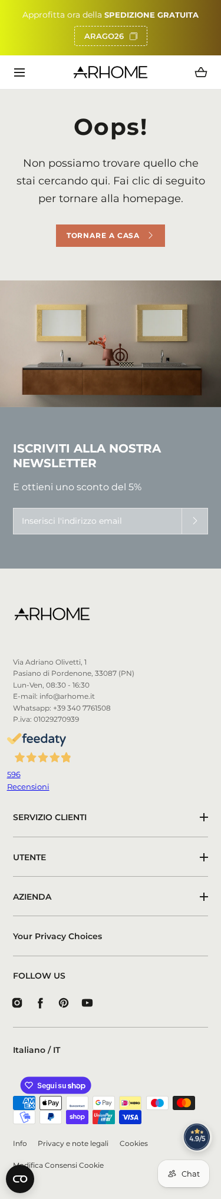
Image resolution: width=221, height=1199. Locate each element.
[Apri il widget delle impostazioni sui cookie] (20, 1179)
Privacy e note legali (73, 1143)
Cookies (134, 1143)
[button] (20, 72)
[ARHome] (110, 72)
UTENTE (29, 857)
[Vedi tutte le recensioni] (197, 1137)
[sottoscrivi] (195, 521)
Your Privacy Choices (57, 936)
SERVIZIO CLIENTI (50, 817)
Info (20, 1143)
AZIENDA (32, 896)
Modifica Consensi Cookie (58, 1165)
